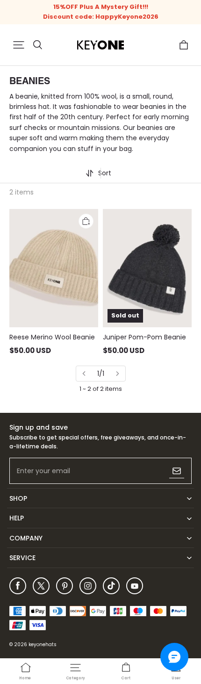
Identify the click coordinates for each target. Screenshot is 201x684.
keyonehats (43, 644)
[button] (18, 45)
